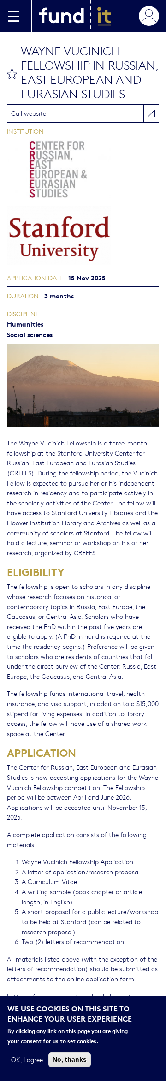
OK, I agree (27, 1059)
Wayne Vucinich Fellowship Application (77, 861)
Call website (28, 113)
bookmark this (12, 74)
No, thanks (70, 1059)
